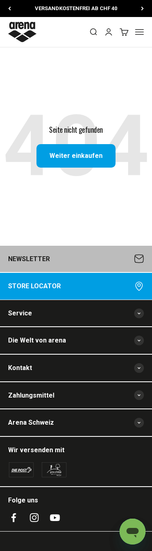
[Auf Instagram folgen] (34, 517)
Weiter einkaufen (76, 156)
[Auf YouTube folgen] (54, 517)
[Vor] (142, 8)
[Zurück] (9, 8)
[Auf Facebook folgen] (13, 517)
